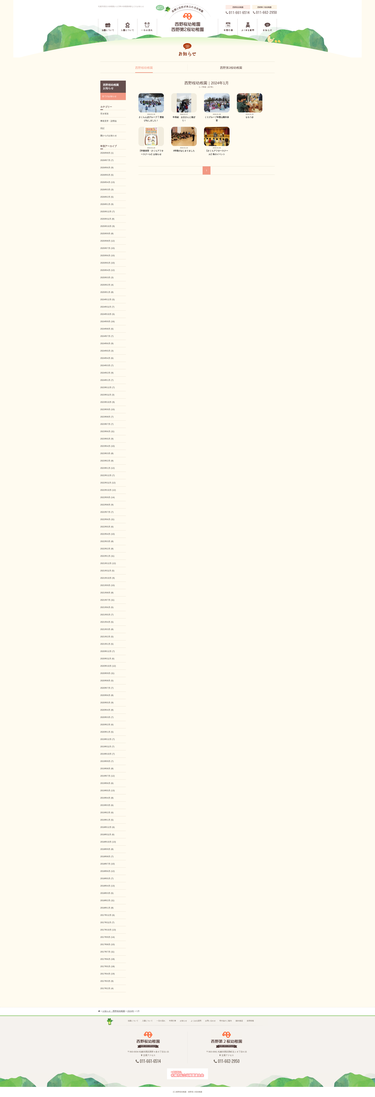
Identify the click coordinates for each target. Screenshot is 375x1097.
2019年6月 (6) (107, 783)
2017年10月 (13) (108, 930)
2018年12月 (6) (107, 827)
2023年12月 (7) (107, 387)
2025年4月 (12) (107, 270)
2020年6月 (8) (107, 695)
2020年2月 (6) (107, 724)
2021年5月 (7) (107, 614)
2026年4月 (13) (107, 182)
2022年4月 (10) (107, 534)
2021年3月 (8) (107, 629)
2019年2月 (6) (107, 812)
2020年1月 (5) (107, 732)
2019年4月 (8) (107, 798)
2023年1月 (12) (107, 468)
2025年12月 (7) (107, 211)
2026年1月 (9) (107, 204)
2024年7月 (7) (107, 336)
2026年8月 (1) (107, 153)
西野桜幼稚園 (144, 67)
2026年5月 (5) (107, 175)
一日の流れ (160, 1021)
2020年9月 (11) (107, 673)
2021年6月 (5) (107, 607)
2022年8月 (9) (107, 505)
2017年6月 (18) (107, 959)
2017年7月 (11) (107, 952)
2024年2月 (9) (107, 373)
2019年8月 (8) (107, 768)
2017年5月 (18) (107, 966)
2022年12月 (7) (107, 475)
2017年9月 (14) (107, 937)
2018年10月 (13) (108, 842)
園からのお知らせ (108, 135)
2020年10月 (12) (108, 666)
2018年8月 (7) (107, 856)
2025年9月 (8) (107, 233)
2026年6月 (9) (107, 167)
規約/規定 (239, 1021)
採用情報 (250, 1021)
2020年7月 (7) (107, 688)
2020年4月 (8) (107, 710)
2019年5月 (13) (107, 790)
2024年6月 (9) (107, 343)
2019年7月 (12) (107, 776)
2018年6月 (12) (107, 871)
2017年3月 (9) (107, 981)
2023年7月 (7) (107, 424)
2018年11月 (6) (107, 834)
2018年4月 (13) (107, 886)
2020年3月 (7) (107, 717)
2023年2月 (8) (107, 461)
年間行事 (172, 1021)
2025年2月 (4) (107, 285)
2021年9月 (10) (107, 585)
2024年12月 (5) (107, 299)
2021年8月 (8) (107, 592)
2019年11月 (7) (107, 746)
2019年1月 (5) (107, 820)
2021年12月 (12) (108, 563)
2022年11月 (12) (108, 483)
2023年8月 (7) (107, 417)
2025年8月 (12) (107, 241)
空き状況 (104, 113)
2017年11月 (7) (107, 922)
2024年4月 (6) (107, 358)
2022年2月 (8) (107, 548)
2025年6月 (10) (107, 255)
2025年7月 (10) (107, 248)
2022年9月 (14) (107, 497)
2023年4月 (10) (107, 446)
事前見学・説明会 (108, 121)
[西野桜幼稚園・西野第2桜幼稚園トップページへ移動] (99, 1011)
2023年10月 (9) (107, 402)
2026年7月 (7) (107, 160)
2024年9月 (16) (107, 321)
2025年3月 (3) (107, 277)
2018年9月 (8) (107, 849)
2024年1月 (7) (107, 380)
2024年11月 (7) (107, 307)
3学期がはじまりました (184, 151)
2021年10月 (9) (107, 578)
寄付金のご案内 (225, 1021)
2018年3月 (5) (107, 893)
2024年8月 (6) (107, 329)
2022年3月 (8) (107, 541)
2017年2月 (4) (107, 988)
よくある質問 (196, 1021)
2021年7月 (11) (107, 600)
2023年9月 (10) (107, 409)
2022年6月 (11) (107, 519)
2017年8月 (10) (107, 944)
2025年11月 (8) (107, 219)
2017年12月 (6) (107, 915)
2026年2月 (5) (107, 197)
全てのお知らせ (109, 96)
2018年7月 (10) (107, 864)
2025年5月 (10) (107, 263)
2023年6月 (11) (107, 431)
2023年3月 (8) (107, 453)
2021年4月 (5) (107, 622)
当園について (133, 1021)
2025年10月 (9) (107, 226)
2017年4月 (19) (107, 974)
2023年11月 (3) (107, 395)
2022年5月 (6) (107, 526)
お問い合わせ (210, 1021)
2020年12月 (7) (107, 651)
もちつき (250, 117)
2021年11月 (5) (107, 570)
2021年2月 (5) (107, 636)
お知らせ (183, 1021)
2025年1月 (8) (107, 292)
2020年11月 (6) (107, 658)
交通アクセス (149, 1055)
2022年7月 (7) (107, 512)
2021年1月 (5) (107, 644)
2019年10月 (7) (107, 754)
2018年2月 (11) (107, 900)
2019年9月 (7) (107, 761)
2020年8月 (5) (107, 680)
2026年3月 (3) (107, 189)
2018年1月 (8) (107, 908)
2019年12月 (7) (107, 739)
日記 (102, 128)
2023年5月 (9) (107, 439)
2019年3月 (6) (107, 805)
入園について (147, 1021)
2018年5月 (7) (107, 878)
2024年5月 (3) (107, 351)
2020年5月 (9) (107, 702)
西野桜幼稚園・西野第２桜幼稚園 (189, 1092)
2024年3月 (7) (107, 365)
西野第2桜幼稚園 (231, 67)
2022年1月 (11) (107, 556)
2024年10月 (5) (107, 314)
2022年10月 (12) (108, 490)
